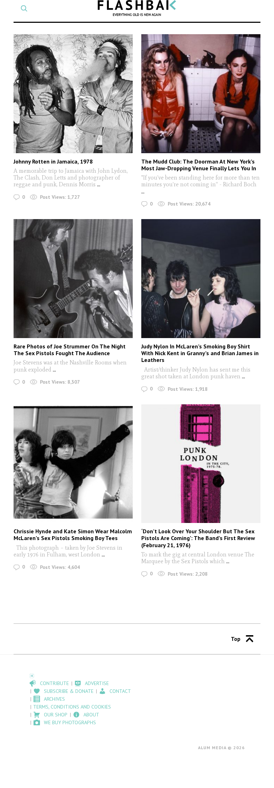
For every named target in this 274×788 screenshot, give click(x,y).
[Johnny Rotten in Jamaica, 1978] (73, 93)
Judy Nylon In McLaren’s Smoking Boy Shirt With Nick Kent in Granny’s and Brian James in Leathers (200, 353)
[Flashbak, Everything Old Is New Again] (137, 8)
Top (235, 638)
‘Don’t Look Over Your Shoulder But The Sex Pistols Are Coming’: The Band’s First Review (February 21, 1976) (198, 538)
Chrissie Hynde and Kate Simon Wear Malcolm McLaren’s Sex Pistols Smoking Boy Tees (73, 534)
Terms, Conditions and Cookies (72, 707)
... (98, 184)
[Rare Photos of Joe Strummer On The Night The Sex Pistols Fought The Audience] (73, 278)
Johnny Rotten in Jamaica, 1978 (53, 161)
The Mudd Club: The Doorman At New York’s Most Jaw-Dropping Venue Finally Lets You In (198, 165)
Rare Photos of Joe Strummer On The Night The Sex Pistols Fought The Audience (70, 350)
